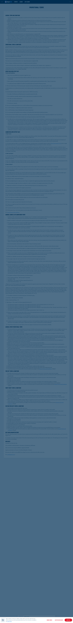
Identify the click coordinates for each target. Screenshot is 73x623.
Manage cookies (49, 620)
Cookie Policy (9, 621)
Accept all (68, 620)
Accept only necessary (59, 620)
